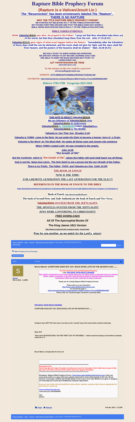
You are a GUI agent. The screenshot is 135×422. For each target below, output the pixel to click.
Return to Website (18, 242)
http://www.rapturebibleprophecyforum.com (78, 287)
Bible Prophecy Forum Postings (45, 242)
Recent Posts (16, 244)
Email (40, 407)
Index (26, 242)
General (31, 242)
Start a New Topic (18, 255)
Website (49, 407)
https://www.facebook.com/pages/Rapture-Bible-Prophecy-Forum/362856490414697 (78, 290)
